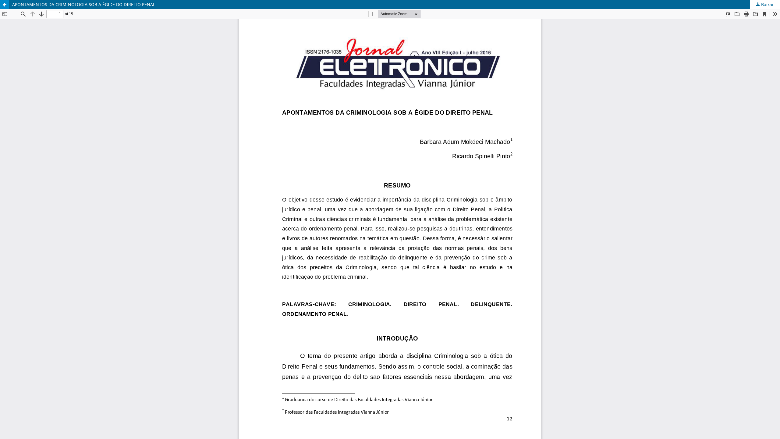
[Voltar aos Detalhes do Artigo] (4, 4)
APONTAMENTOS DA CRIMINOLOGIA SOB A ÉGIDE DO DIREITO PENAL (83, 4)
